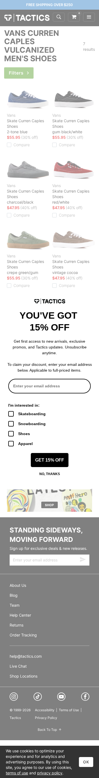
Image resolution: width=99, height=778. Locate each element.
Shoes (24, 433)
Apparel (25, 443)
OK (86, 762)
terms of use (17, 773)
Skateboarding (32, 414)
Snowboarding (32, 424)
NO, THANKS (49, 474)
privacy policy (49, 773)
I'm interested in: (24, 405)
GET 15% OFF (49, 460)
